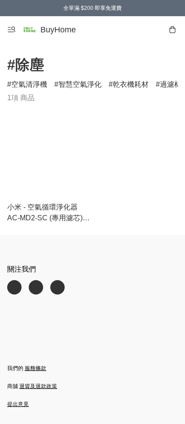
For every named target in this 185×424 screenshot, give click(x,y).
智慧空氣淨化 (79, 84)
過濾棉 (170, 84)
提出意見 (18, 404)
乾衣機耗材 (131, 84)
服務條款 (35, 368)
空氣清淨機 (29, 84)
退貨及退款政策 (38, 386)
